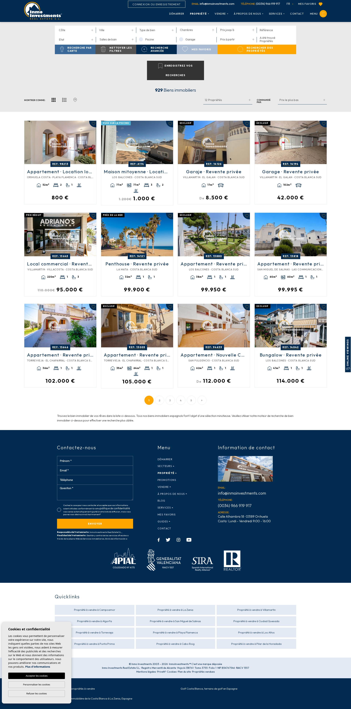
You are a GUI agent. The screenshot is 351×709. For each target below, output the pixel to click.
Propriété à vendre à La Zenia (175, 610)
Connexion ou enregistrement (157, 4)
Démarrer (176, 13)
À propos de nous (247, 13)
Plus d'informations (37, 666)
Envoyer (95, 523)
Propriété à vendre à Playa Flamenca (175, 632)
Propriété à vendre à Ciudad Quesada (256, 621)
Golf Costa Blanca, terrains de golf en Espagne (209, 688)
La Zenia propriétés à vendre (77, 688)
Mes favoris (307, 3)
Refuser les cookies (36, 693)
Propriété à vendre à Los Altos (256, 632)
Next (92, 142)
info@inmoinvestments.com (213, 3)
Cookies (172, 671)
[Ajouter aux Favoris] (92, 124)
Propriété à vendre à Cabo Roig (175, 644)
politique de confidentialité (115, 508)
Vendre (220, 13)
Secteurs (165, 466)
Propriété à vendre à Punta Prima (94, 644)
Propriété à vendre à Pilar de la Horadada (256, 644)
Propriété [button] (198, 13)
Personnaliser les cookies (36, 684)
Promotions (167, 480)
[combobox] (76, 30)
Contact (297, 13)
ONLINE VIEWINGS (347, 353)
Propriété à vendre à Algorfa (94, 621)
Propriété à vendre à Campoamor (94, 610)
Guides (163, 521)
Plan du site (184, 671)
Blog (161, 500)
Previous (28, 142)
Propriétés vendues (203, 671)
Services (275, 13)
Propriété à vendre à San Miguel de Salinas (175, 621)
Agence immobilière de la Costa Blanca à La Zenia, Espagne (96, 698)
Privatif (161, 671)
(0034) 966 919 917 (260, 3)
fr (288, 3)
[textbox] (76, 30)
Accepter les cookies (37, 675)
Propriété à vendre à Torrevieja (94, 632)
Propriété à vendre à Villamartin (256, 610)
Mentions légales (146, 671)
